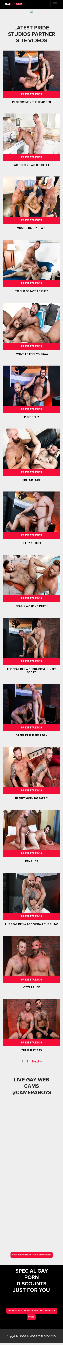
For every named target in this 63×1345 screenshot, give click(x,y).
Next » (37, 1061)
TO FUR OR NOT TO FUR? (31, 291)
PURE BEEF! (31, 417)
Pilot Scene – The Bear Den (31, 102)
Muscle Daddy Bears (31, 228)
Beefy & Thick (31, 543)
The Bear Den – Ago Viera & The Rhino (31, 924)
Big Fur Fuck (31, 480)
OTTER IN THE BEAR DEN (31, 735)
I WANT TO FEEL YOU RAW (31, 354)
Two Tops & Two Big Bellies (31, 165)
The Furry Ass (31, 1050)
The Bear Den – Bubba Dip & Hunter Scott (32, 671)
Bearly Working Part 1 (32, 606)
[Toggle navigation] (55, 3)
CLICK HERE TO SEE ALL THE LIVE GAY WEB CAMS (31, 1255)
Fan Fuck (31, 861)
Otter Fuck (31, 987)
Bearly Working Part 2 (31, 798)
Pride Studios (31, 94)
